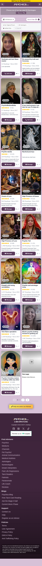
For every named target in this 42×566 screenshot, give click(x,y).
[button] (3, 34)
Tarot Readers (7, 474)
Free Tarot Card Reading (11, 498)
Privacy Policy (7, 532)
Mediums (5, 446)
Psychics (5, 443)
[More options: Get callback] (38, 73)
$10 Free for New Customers (21, 1)
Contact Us (6, 512)
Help (3, 515)
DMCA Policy (7, 535)
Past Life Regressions (10, 471)
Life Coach (6, 484)
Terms (4, 526)
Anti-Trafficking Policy (10, 538)
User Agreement (8, 529)
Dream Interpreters (9, 468)
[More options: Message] (18, 73)
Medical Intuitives (8, 458)
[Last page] (27, 400)
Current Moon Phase (10, 504)
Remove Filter (22, 13)
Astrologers (23, 25)
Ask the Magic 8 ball (10, 501)
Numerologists (7, 465)
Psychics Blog (7, 495)
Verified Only (7, 28)
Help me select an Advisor (22, 406)
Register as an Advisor (10, 518)
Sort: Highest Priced (9, 25)
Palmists (5, 477)
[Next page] (23, 400)
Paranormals (7, 481)
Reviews (5, 487)
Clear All (18, 28)
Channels (5, 449)
